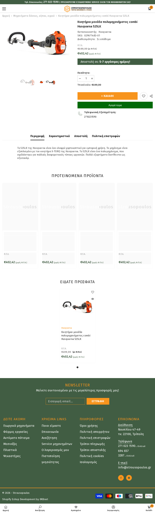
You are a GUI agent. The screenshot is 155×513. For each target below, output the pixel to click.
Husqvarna (105, 31)
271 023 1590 (51, 2)
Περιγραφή (37, 136)
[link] (20, 243)
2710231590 (90, 116)
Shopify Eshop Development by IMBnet (25, 499)
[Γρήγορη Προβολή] (92, 299)
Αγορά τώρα (115, 105)
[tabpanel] (77, 326)
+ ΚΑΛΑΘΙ (107, 96)
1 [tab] (77, 367)
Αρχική (6, 15)
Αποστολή (80, 136)
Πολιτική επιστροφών (106, 136)
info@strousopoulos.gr (134, 467)
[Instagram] (129, 478)
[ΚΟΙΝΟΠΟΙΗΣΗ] (150, 96)
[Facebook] (121, 478)
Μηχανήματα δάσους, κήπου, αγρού (34, 15)
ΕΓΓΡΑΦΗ (98, 401)
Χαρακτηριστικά (59, 136)
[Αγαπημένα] (143, 96)
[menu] (4, 9)
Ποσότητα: (84, 72)
